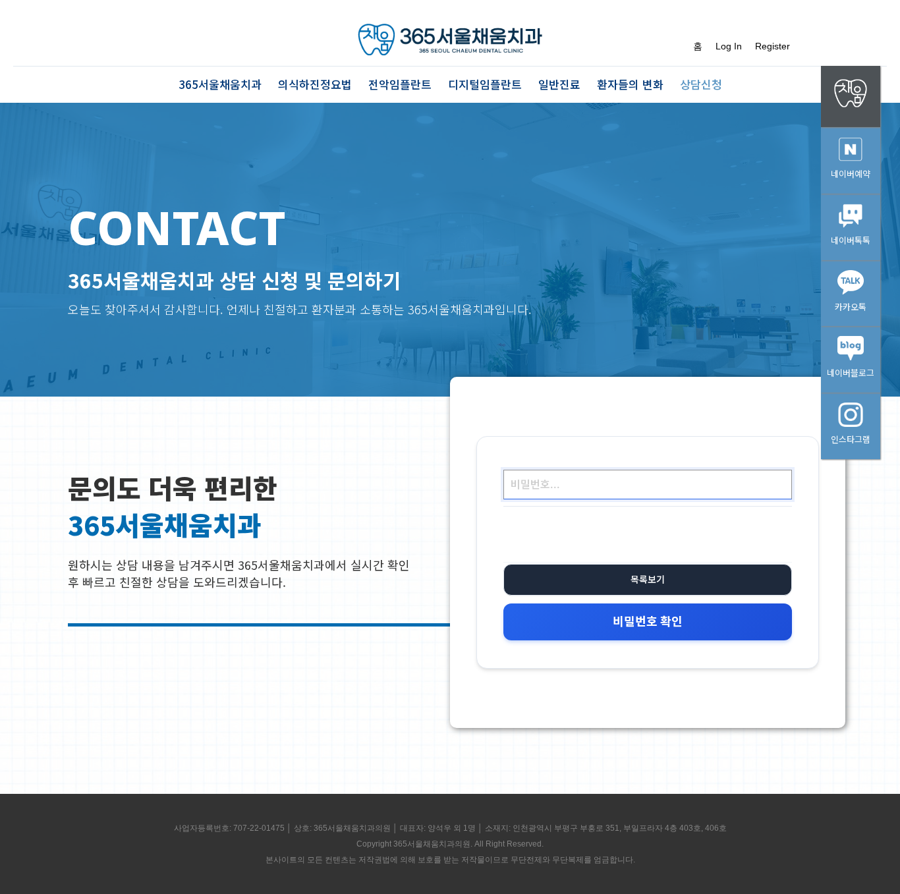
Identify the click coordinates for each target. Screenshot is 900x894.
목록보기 (648, 579)
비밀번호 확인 (648, 622)
